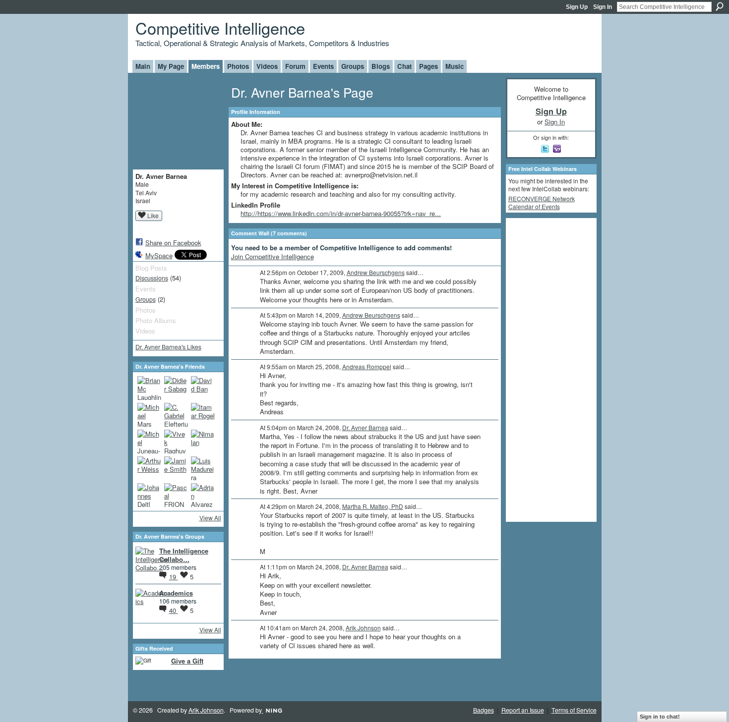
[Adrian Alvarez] (203, 495)
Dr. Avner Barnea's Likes (168, 346)
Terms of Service (574, 710)
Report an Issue (522, 710)
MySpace (159, 255)
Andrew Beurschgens (376, 272)
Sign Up (577, 6)
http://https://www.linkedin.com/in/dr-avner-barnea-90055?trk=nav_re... (341, 213)
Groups (145, 299)
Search (720, 6)
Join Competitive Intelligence (272, 256)
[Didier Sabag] (176, 388)
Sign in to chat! (660, 717)
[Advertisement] (548, 369)
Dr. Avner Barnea (365, 427)
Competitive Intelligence (220, 27)
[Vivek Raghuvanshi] (176, 441)
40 (173, 610)
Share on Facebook (173, 242)
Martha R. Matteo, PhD (372, 506)
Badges (483, 710)
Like (153, 215)
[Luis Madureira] (203, 468)
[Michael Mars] (149, 415)
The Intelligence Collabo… (183, 555)
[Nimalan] (203, 441)
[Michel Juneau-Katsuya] (149, 441)
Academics (176, 593)
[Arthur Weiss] (149, 468)
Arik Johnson (363, 627)
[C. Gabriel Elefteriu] (176, 415)
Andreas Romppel (366, 366)
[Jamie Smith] (176, 468)
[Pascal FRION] (176, 495)
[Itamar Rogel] (203, 415)
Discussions (151, 278)
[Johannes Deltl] (149, 495)
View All (210, 517)
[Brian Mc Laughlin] (149, 388)
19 (173, 576)
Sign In (602, 6)
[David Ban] (203, 388)
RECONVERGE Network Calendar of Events (541, 202)
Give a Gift (187, 661)
